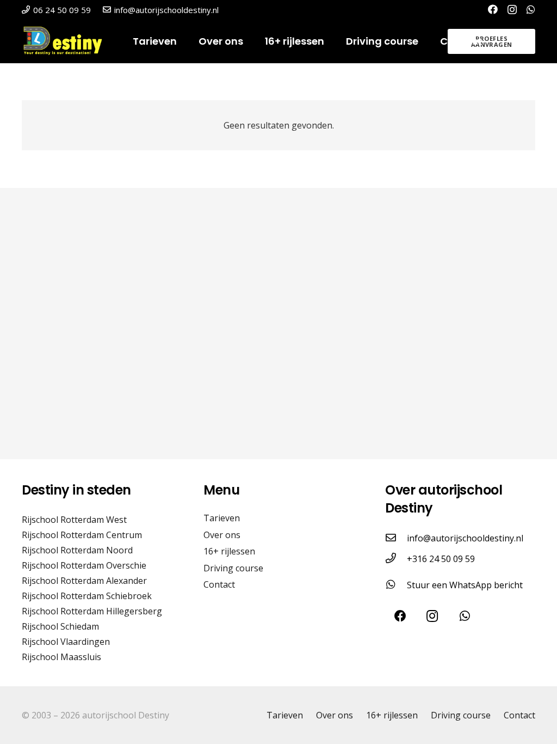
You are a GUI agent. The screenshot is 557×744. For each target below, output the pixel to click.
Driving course (233, 568)
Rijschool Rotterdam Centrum (82, 535)
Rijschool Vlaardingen (66, 642)
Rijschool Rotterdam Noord (77, 550)
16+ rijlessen (229, 551)
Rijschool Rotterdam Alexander (84, 581)
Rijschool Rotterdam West (74, 520)
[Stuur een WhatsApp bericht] (396, 585)
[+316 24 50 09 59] (396, 558)
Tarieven (221, 518)
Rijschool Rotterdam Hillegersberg (92, 611)
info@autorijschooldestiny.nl (465, 538)
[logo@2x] (67, 41)
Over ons (221, 535)
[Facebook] (493, 9)
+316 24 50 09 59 (441, 559)
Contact (219, 584)
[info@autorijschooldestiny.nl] (396, 538)
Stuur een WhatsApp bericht (465, 585)
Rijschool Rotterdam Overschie (84, 565)
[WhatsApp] (531, 9)
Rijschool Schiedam (60, 626)
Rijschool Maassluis (61, 657)
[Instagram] (512, 9)
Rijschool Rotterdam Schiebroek (87, 596)
